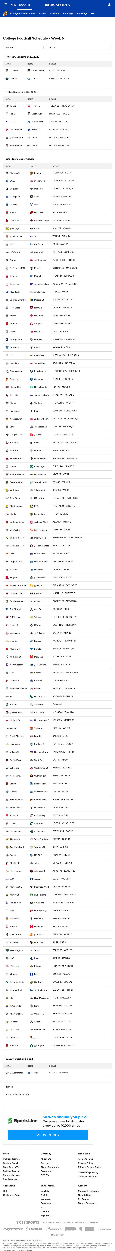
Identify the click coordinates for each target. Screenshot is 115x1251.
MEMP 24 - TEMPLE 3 (63, 276)
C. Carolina (39, 831)
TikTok (44, 1195)
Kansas (37, 641)
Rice (36, 958)
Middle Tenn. (38, 121)
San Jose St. (15, 918)
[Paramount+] (54, 1228)
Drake (12, 331)
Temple (13, 276)
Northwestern (16, 665)
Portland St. (39, 744)
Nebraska (38, 926)
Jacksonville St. (41, 419)
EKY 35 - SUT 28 (60, 815)
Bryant (13, 855)
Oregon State (16, 434)
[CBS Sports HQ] (51, 1222)
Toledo (37, 617)
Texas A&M (17, 712)
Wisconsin (39, 212)
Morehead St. (40, 371)
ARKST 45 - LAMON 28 (64, 871)
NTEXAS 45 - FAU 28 (63, 696)
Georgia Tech (16, 990)
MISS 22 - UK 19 (60, 292)
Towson (13, 569)
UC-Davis (14, 1029)
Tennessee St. (40, 427)
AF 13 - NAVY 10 (60, 244)
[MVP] (89, 1227)
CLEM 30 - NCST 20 (62, 934)
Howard (13, 204)
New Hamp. (15, 776)
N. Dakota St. (40, 474)
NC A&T (38, 855)
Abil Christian (16, 1014)
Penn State (41, 665)
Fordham (38, 339)
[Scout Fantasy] (105, 1228)
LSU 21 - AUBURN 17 (62, 879)
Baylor (39, 585)
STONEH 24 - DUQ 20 (63, 188)
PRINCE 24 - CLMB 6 (63, 379)
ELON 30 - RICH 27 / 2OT (65, 411)
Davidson (38, 315)
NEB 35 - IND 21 (60, 926)
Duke (36, 974)
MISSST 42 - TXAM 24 (63, 712)
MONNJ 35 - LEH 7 (62, 173)
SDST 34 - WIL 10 (61, 490)
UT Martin (39, 498)
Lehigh (37, 173)
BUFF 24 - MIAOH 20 (63, 649)
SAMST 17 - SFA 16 (61, 530)
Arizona (37, 1021)
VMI (12, 553)
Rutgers (13, 577)
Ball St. (37, 442)
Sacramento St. (17, 982)
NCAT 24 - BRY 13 (61, 855)
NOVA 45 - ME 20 (61, 347)
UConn (37, 625)
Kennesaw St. (16, 419)
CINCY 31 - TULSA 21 (62, 863)
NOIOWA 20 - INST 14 (63, 752)
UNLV (34, 145)
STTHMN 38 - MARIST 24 (65, 268)
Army (36, 196)
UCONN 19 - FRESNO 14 (64, 625)
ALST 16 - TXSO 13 (61, 839)
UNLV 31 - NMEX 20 (59, 145)
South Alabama (17, 736)
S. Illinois (14, 942)
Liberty (13, 791)
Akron (37, 601)
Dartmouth (37, 114)
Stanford (14, 1045)
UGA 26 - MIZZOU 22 (63, 966)
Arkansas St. (39, 871)
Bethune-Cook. (17, 522)
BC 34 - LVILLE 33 (61, 220)
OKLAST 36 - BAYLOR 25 (65, 585)
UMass (13, 466)
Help (5, 1191)
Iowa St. (13, 641)
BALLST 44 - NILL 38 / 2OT (65, 442)
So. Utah (14, 815)
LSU (12, 879)
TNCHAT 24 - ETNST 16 (64, 506)
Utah (38, 434)
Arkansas (41, 633)
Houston (36, 106)
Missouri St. (15, 387)
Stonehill (38, 189)
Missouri (38, 966)
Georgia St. (15, 196)
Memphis (38, 276)
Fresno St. (14, 625)
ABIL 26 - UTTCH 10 (62, 1013)
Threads (45, 1211)
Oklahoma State (19, 585)
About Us (46, 1158)
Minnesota (41, 260)
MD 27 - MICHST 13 (62, 656)
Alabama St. (15, 839)
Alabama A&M (41, 522)
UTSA (12, 121)
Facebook (46, 1203)
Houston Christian (18, 688)
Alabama (15, 633)
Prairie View (15, 903)
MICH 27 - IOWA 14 (62, 228)
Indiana (13, 926)
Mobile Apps (10, 1179)
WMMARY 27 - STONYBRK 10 (67, 537)
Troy (12, 910)
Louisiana (38, 736)
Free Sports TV (11, 1167)
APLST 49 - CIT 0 (61, 609)
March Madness (11, 1175)
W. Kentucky (40, 910)
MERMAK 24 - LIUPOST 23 (66, 355)
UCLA (34, 137)
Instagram (46, 1199)
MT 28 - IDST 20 (60, 514)
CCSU (13, 181)
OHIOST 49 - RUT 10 (62, 577)
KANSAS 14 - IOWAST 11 (64, 641)
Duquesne (14, 189)
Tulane (13, 106)
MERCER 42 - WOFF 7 (64, 403)
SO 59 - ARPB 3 (60, 847)
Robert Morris (16, 807)
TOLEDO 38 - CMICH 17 (64, 617)
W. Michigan (40, 776)
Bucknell (38, 680)
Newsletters (84, 1195)
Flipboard (46, 1215)
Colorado (14, 1021)
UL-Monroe (15, 871)
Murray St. (14, 895)
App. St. (37, 609)
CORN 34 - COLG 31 (62, 323)
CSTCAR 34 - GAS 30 (63, 831)
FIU (11, 998)
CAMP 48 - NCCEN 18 (63, 252)
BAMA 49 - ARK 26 (62, 633)
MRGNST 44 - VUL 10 (63, 299)
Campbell (38, 252)
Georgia (15, 966)
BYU (36, 78)
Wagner (13, 728)
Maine (37, 347)
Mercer (13, 403)
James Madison (41, 395)
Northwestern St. (42, 720)
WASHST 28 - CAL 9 (62, 767)
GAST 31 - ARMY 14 (62, 196)
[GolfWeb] (57, 1234)
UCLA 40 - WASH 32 (59, 137)
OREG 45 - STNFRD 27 (64, 1045)
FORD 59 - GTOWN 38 (64, 339)
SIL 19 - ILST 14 (59, 942)
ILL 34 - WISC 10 (60, 212)
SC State (14, 70)
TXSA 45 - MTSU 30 (58, 121)
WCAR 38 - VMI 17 (61, 553)
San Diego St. (16, 129)
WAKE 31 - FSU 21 (61, 545)
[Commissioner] (73, 1227)
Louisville (14, 220)
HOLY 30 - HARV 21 (62, 307)
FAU (12, 696)
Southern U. (39, 847)
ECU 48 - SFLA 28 (61, 482)
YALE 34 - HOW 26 (62, 204)
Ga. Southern (16, 831)
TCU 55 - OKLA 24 (61, 236)
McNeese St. (16, 887)
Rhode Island (40, 784)
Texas (36, 950)
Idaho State (39, 514)
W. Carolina (39, 553)
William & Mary (17, 538)
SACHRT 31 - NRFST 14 (64, 363)
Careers (45, 1163)
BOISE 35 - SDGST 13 (59, 129)
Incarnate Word (41, 887)
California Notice (87, 1176)
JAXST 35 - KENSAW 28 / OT (66, 418)
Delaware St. (40, 807)
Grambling (39, 903)
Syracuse (38, 728)
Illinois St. (38, 942)
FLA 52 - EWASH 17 (58, 1072)
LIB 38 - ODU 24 (60, 791)
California (14, 768)
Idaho (36, 1006)
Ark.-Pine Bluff (17, 847)
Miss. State (39, 712)
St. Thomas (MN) (17, 268)
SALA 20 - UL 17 (60, 736)
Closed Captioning (88, 1172)
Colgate (38, 323)
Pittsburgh (42, 990)
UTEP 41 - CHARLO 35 (63, 823)
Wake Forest (18, 546)
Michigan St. (15, 657)
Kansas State (43, 284)
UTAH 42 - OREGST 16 (63, 434)
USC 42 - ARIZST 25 (62, 1037)
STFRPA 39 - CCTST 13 (63, 180)
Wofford (38, 403)
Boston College (41, 220)
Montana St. (39, 1029)
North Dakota (40, 387)
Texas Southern (41, 839)
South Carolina (39, 70)
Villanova (14, 347)
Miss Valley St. (16, 799)
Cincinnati (14, 863)
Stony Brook (40, 538)
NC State (16, 934)
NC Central (15, 252)
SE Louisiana (40, 895)
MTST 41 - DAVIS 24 (62, 1029)
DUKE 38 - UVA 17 (61, 974)
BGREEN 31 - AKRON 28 (65, 601)
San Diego (39, 704)
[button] (5, 5)
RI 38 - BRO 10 (60, 783)
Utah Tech (39, 1014)
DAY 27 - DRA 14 (60, 331)
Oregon (40, 1045)
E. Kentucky (39, 815)
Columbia (38, 379)
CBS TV (45, 1175)
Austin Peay (15, 760)
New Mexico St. (41, 998)
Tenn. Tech (15, 498)
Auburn (37, 879)
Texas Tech (15, 284)
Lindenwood (40, 458)
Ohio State (41, 577)
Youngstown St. (17, 474)
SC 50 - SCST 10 (57, 70)
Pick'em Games (11, 1158)
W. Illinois (14, 490)
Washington (17, 137)
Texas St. (14, 395)
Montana (14, 514)
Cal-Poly (38, 982)
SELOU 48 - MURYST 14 (64, 894)
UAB (12, 958)
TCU (36, 236)
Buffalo (37, 649)
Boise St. (36, 129)
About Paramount (50, 1167)
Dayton (37, 331)
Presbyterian (16, 371)
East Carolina (16, 482)
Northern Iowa (41, 752)
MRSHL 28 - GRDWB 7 (64, 593)
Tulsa (36, 863)
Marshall (38, 593)
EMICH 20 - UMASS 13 (63, 466)
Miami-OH (15, 649)
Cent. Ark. (38, 760)
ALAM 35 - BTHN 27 (62, 522)
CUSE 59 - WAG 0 (61, 728)
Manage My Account (89, 1191)
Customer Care (11, 1195)
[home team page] (7, 70)
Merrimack (39, 355)
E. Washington (16, 1073)
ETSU (37, 506)
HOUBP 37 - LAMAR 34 (64, 688)
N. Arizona (15, 744)
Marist (37, 268)
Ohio (12, 672)
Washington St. (41, 768)
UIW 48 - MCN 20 (61, 886)
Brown (13, 784)
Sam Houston (40, 530)
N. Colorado (15, 1006)
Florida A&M (40, 799)
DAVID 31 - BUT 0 (61, 315)
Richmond (14, 411)
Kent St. (38, 672)
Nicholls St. (15, 720)
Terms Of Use (85, 1158)
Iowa (36, 228)
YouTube (45, 1191)
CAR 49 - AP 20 (60, 760)
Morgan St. (39, 300)
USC (38, 1037)
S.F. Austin (15, 530)
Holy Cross (15, 308)
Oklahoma (17, 236)
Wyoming (38, 918)
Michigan (15, 228)
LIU (11, 355)
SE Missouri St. (17, 458)
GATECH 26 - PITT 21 (63, 990)
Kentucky (15, 292)
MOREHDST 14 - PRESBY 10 (66, 371)
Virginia (13, 974)
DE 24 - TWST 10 (61, 569)
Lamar (37, 688)
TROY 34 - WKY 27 (62, 910)
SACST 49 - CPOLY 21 (63, 982)
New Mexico (16, 145)
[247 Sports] (13, 1228)
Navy (12, 244)
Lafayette (14, 680)
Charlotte (38, 823)
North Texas (39, 696)
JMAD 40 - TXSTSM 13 (63, 395)
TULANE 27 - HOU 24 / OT (62, 106)
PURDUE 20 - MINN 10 (64, 260)
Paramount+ (47, 1171)
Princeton (14, 379)
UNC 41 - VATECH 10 (63, 561)
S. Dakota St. (40, 490)
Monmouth (15, 173)
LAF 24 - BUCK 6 (61, 680)
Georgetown (16, 339)
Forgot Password (87, 1203)
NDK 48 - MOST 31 (62, 387)
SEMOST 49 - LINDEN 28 (65, 458)
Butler (13, 315)
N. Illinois (14, 442)
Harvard (38, 308)
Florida (35, 1073)
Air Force (38, 244)
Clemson (40, 934)
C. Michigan (15, 617)
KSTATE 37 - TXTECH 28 (64, 284)
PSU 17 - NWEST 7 (61, 664)
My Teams (83, 1199)
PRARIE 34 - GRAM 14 (63, 902)
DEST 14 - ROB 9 (61, 807)
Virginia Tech (16, 561)
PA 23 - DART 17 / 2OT (60, 114)
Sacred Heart (40, 363)
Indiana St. (14, 752)
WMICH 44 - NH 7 (61, 775)
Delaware (38, 569)
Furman (37, 450)
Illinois (13, 212)
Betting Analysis (11, 1171)
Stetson (13, 704)
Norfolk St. (15, 363)
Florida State (43, 546)
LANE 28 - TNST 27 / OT (64, 426)
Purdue (13, 260)
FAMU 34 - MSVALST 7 (64, 799)
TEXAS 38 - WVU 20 (62, 950)
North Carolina (41, 561)
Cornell (13, 323)
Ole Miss (40, 292)
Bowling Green (17, 601)
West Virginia (16, 950)
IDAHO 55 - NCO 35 (62, 1005)
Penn (12, 114)
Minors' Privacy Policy (89, 1167)
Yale (36, 204)
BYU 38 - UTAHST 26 (59, 78)
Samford (14, 450)
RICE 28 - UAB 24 (61, 958)
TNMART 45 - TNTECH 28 (65, 498)
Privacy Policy (85, 1163)
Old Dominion (41, 791)
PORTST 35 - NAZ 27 (63, 744)
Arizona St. (15, 1037)
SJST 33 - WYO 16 (61, 918)
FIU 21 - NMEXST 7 (62, 998)
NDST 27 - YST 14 (61, 474)
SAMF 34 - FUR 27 (61, 450)
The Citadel (15, 609)
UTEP (12, 823)
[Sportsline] (34, 1228)
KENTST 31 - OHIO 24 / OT (65, 672)
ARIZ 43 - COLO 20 (62, 1021)
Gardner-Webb (17, 593)
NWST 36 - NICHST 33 (63, 720)
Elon (36, 411)
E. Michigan (39, 466)
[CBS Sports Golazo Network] (81, 1222)
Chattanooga (16, 506)
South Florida (40, 482)
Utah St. (13, 78)
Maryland (38, 657)
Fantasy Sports (11, 1163)
